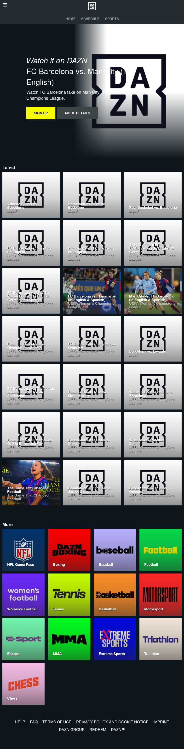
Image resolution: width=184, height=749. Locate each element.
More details (77, 113)
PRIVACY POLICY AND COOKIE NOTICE (112, 722)
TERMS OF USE (56, 722)
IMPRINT (161, 722)
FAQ (34, 722)
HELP (20, 722)
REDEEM (97, 729)
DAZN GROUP (72, 729)
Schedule (90, 18)
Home (70, 18)
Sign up (41, 113)
